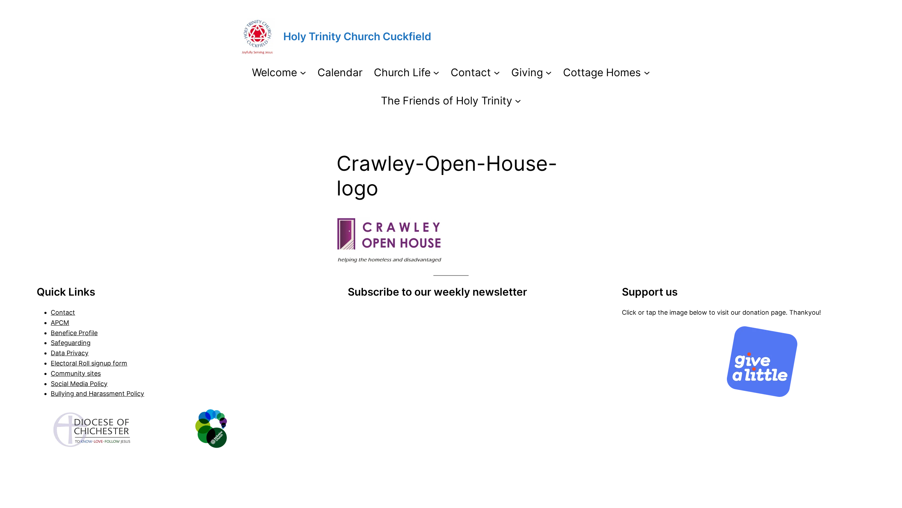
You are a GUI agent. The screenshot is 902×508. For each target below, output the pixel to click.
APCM (60, 322)
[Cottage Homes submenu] (647, 72)
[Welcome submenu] (303, 72)
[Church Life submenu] (436, 72)
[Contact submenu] (497, 72)
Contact (63, 312)
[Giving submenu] (548, 72)
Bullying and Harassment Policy (97, 393)
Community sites (76, 373)
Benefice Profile (74, 333)
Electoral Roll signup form (89, 363)
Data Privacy (69, 353)
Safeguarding (71, 342)
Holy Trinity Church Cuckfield (357, 36)
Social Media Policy (79, 383)
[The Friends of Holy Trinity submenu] (518, 100)
